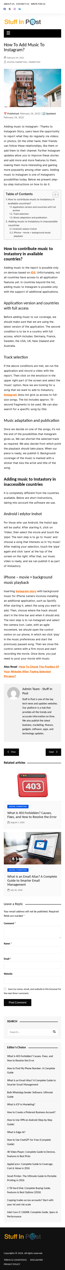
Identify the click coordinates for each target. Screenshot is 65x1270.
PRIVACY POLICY (12, 1264)
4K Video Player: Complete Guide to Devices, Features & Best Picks (31, 1154)
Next (51, 752)
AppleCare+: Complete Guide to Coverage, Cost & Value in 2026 (30, 1166)
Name (8, 944)
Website (8, 974)
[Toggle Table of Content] (54, 194)
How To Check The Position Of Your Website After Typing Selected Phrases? (31, 671)
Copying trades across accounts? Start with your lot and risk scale (30, 1202)
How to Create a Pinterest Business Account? (31, 1112)
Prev (13, 752)
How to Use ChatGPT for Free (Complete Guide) (29, 1142)
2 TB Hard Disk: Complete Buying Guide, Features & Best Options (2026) (29, 1190)
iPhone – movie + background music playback (32, 234)
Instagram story (26, 591)
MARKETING (34, 62)
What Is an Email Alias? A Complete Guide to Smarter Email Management (32, 880)
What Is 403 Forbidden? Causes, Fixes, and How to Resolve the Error (30, 1058)
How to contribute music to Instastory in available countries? (31, 201)
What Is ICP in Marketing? (21, 1104)
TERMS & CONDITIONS (15, 1260)
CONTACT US (22, 4)
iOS (33, 272)
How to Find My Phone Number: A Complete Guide (31, 1070)
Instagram (10, 394)
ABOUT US (9, 4)
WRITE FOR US (38, 4)
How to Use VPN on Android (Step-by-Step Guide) (29, 1122)
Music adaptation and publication (30, 217)
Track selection (21, 213)
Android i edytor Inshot (25, 229)
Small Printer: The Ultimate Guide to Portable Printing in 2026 (31, 1178)
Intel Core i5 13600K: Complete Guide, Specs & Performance (32, 1214)
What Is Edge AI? (16, 1132)
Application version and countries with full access (34, 209)
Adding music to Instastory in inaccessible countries (33, 223)
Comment (10, 923)
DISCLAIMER (36, 1260)
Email (7, 959)
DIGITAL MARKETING (17, 62)
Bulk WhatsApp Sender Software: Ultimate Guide (30, 1094)
